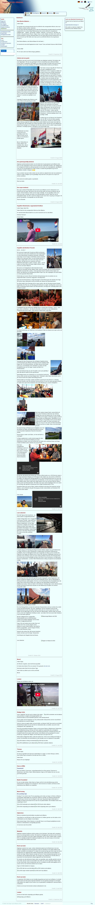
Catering (50, 13)
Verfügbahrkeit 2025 (5, 34)
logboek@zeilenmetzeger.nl (72, 24)
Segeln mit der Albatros (12, 2)
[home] (86, 7)
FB (87, 1)
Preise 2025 (4, 33)
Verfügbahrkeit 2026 (5, 31)
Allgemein (3, 21)
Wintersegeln (4, 46)
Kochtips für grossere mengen (6, 44)
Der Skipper (4, 24)
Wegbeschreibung (5, 27)
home (85, 1)
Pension (57, 13)
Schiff (27, 13)
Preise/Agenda (35, 13)
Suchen (3, 51)
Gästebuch (4, 28)
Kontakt (28, 14)
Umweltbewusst (4, 25)
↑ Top (91, 903)
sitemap (91, 1)
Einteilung (3, 22)
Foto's (2, 40)
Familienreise (4, 41)
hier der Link (47, 666)
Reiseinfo (43, 13)
